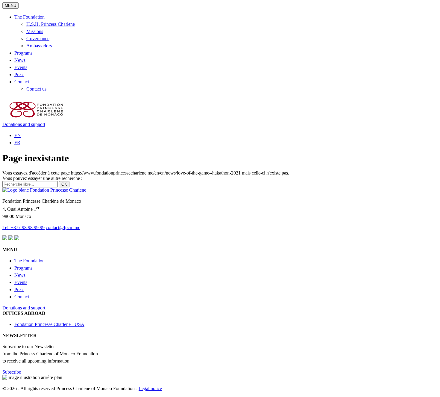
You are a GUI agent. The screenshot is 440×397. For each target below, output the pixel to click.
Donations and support (23, 124)
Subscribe (11, 372)
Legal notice (150, 388)
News (19, 60)
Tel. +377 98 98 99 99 (23, 227)
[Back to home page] (37, 118)
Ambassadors (39, 45)
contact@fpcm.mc (63, 227)
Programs (23, 52)
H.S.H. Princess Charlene (50, 24)
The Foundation (29, 16)
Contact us (36, 88)
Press (19, 74)
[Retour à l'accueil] (44, 190)
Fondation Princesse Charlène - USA (49, 324)
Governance (37, 38)
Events (20, 67)
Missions (34, 31)
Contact (21, 81)
